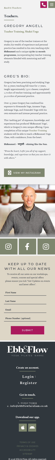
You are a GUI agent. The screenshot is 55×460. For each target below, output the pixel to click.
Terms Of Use (27, 447)
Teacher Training (38, 130)
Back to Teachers (12, 8)
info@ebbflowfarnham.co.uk (29, 410)
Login (28, 380)
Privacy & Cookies (27, 450)
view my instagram (27, 173)
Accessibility (27, 454)
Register (28, 387)
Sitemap (27, 458)
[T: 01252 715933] (43, 4)
